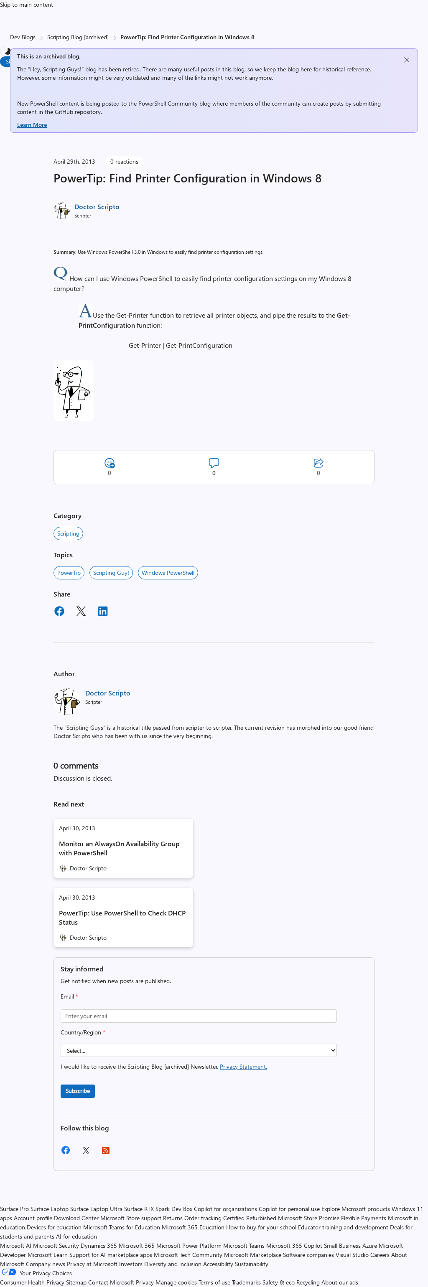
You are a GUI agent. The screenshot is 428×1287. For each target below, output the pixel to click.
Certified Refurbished (249, 1218)
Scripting (68, 533)
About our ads (339, 1282)
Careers (380, 1255)
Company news (45, 1264)
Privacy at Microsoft (92, 1264)
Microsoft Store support (130, 1218)
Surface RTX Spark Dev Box (158, 1209)
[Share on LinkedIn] (103, 612)
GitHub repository (78, 112)
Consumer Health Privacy (32, 1282)
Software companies (308, 1255)
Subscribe (78, 1091)
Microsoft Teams (244, 1245)
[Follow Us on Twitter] (86, 1153)
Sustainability (251, 1264)
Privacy (145, 1282)
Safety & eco (278, 1282)
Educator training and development (343, 1227)
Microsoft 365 (137, 1245)
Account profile (33, 1218)
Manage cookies (176, 1282)
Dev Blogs (23, 37)
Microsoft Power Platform (189, 1245)
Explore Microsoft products (355, 1209)
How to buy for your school (261, 1227)
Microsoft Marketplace (252, 1255)
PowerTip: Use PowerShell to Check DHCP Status (122, 917)
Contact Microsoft (111, 1282)
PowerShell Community (168, 103)
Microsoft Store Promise (308, 1218)
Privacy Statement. (243, 1066)
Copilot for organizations (225, 1209)
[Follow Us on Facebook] (66, 1153)
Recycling (308, 1282)
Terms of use (214, 1282)
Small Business (342, 1245)
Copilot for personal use (289, 1209)
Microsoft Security (56, 1245)
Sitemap (76, 1282)
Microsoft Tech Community (188, 1255)
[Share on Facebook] (59, 612)
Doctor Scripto (97, 206)
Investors (131, 1264)
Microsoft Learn (48, 1255)
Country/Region (83, 1032)
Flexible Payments (363, 1218)
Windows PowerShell (168, 572)
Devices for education (54, 1227)
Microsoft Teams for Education (121, 1227)
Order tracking (203, 1218)
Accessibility (218, 1264)
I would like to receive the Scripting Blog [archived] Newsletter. (164, 1066)
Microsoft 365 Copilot (294, 1245)
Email (69, 996)
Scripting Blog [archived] (78, 37)
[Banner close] (407, 60)
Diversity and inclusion (172, 1264)
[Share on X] (81, 612)
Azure (369, 1245)
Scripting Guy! (111, 572)
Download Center (76, 1218)
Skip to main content (26, 4)
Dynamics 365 (99, 1245)
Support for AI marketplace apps (110, 1255)
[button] (61, 278)
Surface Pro (14, 1209)
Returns (173, 1218)
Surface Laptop (50, 1209)
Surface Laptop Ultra (96, 1209)
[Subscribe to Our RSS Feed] (106, 1153)
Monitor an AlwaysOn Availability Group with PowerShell (119, 848)
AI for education (76, 1236)
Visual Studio (352, 1255)
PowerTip (69, 572)
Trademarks (246, 1282)
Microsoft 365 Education (193, 1227)
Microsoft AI (15, 1245)
